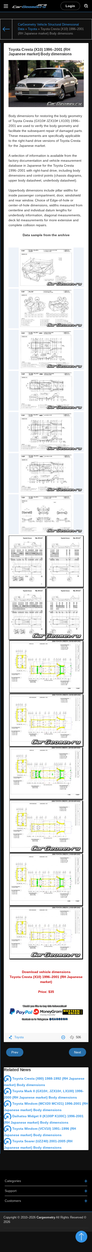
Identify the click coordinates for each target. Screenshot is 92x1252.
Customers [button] (13, 1201)
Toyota (19, 1037)
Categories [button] (13, 1181)
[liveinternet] (78, 1230)
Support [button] (11, 1191)
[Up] (81, 1237)
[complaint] (63, 1037)
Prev (14, 1052)
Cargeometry (46, 1217)
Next (77, 1052)
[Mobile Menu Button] (6, 6)
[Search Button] (86, 6)
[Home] (6, 29)
